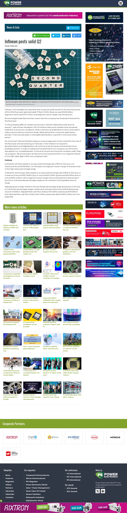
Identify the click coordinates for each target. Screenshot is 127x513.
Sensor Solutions (33, 494)
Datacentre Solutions (35, 497)
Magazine (10, 482)
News (8, 475)
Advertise (10, 491)
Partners (9, 488)
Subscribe (10, 494)
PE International (73, 480)
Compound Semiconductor (37, 475)
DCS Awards (72, 488)
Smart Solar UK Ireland (35, 491)
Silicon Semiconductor (36, 478)
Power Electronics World (36, 485)
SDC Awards (72, 491)
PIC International (74, 477)
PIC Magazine (32, 482)
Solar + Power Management (38, 488)
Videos (9, 485)
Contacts (9, 497)
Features (9, 478)
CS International (74, 474)
